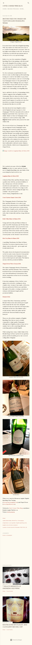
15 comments (10, 591)
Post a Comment (7, 535)
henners (11, 525)
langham (15, 525)
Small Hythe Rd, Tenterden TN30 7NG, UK (17, 527)
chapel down (6, 522)
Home (5, 9)
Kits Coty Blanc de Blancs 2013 (11, 238)
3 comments (10, 629)
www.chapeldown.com (9, 504)
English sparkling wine (21, 522)
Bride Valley (8, 520)
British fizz (14, 520)
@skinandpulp (11, 512)
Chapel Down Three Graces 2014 (12, 263)
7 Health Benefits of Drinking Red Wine (12, 587)
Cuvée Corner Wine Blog (13, 6)
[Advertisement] (16, 550)
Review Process (13, 9)
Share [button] (4, 518)
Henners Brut (6, 297)
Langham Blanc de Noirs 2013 (11, 176)
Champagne (21, 520)
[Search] (28, 2)
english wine (6, 525)
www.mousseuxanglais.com (10, 502)
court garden (12, 522)
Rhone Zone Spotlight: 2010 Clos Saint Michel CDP (15, 626)
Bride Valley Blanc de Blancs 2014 (12, 219)
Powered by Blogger (17, 639)
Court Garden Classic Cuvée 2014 (12, 197)
